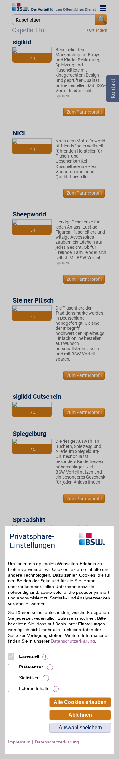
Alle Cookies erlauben (80, 702)
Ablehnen (80, 715)
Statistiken (29, 677)
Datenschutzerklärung (73, 640)
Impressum (19, 741)
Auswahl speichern (80, 727)
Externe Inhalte (34, 688)
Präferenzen (31, 666)
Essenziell (29, 656)
